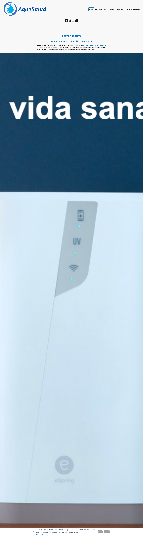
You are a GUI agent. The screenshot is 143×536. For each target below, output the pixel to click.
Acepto (100, 531)
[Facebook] (66, 20)
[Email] (73, 20)
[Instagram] (70, 20)
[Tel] (76, 20)
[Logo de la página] (24, 9)
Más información (40, 534)
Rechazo (106, 531)
